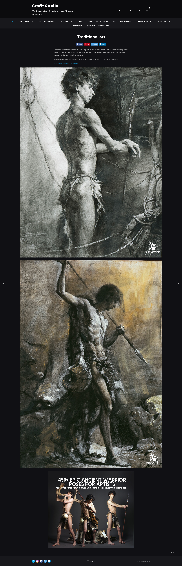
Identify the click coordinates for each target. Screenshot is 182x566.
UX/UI (80, 22)
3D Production (163, 22)
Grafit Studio (45, 5)
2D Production (66, 22)
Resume (133, 11)
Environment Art (144, 22)
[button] (174, 553)
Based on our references (98, 25)
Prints (148, 11)
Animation (77, 25)
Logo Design (125, 22)
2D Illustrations (46, 22)
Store (141, 11)
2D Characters (26, 22)
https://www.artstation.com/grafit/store (67, 63)
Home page (123, 11)
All (13, 22)
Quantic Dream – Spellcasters (101, 22)
